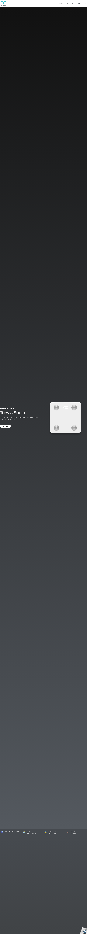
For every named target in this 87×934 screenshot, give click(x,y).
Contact (73, 3)
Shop (85, 3)
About (68, 3)
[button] (5, 426)
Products (61, 3)
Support (79, 3)
